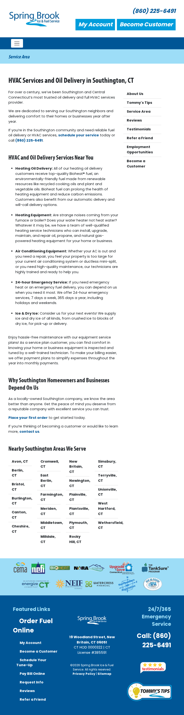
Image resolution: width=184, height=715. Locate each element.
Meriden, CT (48, 511)
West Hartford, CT (106, 508)
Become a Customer (136, 164)
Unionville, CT (107, 492)
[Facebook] (139, 660)
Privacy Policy (84, 674)
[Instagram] (148, 660)
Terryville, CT (107, 478)
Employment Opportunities (140, 149)
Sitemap (104, 674)
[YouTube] (158, 660)
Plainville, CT (77, 497)
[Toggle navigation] (17, 43)
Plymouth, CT (78, 525)
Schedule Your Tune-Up (31, 663)
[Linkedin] (167, 660)
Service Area (138, 111)
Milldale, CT (48, 539)
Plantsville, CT (79, 511)
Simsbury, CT (107, 464)
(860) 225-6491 (154, 11)
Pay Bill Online (32, 673)
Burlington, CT (22, 501)
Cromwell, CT (49, 464)
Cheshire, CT (20, 529)
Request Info (31, 682)
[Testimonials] (153, 667)
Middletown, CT (50, 525)
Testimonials (139, 129)
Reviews (134, 120)
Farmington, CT (50, 497)
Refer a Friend (140, 138)
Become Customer (146, 24)
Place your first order (28, 417)
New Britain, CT (76, 466)
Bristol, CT (18, 487)
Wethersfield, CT (108, 525)
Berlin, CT (17, 473)
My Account (95, 24)
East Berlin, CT (46, 480)
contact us (29, 431)
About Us (135, 93)
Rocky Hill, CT (75, 539)
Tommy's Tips (139, 102)
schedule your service (78, 135)
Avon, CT (20, 461)
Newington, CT (79, 483)
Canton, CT (19, 515)
